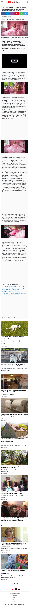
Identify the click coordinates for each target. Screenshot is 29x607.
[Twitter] (25, 13)
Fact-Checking (14, 601)
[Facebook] (3, 13)
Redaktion (14, 595)
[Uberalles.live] (14, 2)
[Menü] (2, 2)
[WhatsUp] (21, 13)
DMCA (14, 597)
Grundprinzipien (14, 599)
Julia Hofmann (8, 16)
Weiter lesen (14, 583)
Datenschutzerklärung (14, 593)
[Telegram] (8, 13)
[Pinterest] (17, 13)
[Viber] (12, 13)
